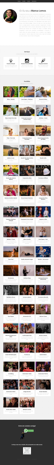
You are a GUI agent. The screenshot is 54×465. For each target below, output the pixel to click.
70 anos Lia (27, 354)
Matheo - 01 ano (11, 239)
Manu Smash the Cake (10, 118)
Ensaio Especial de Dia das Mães (43, 138)
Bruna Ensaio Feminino (27, 198)
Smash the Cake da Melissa (11, 178)
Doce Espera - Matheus (27, 99)
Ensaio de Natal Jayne (10, 354)
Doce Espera (11, 316)
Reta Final (10, 259)
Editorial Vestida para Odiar (10, 336)
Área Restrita (34, 1)
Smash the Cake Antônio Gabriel (27, 158)
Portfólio (23, 1)
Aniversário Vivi (27, 316)
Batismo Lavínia (27, 409)
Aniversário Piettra (43, 373)
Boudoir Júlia (43, 158)
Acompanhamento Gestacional (43, 278)
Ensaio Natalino (43, 391)
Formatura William (43, 178)
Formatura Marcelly (43, 297)
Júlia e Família (26, 239)
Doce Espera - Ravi (43, 239)
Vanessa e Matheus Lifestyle (11, 220)
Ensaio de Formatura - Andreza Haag (27, 118)
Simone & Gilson (43, 99)
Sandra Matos (43, 354)
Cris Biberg (11, 373)
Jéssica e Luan (10, 158)
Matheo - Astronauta (43, 259)
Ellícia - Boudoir (11, 99)
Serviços (19, 1)
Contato (28, 1)
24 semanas (11, 278)
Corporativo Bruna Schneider (27, 138)
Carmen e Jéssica (27, 297)
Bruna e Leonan (43, 335)
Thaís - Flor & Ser (11, 138)
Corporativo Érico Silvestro (43, 198)
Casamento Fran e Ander (27, 219)
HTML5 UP (35, 459)
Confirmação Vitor (27, 335)
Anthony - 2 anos (43, 118)
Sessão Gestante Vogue (27, 259)
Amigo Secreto (27, 391)
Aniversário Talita (27, 373)
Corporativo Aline (27, 178)
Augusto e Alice (43, 219)
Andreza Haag (27, 278)
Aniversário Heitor (10, 391)
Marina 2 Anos (43, 316)
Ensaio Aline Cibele (11, 409)
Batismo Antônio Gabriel (11, 198)
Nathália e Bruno (11, 297)
